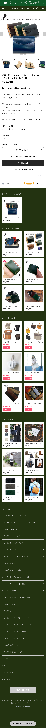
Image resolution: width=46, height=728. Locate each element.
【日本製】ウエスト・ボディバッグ (15, 557)
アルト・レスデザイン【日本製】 (14, 584)
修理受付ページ (7, 679)
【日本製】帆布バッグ (11, 645)
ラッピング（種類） (10, 144)
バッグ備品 (6, 659)
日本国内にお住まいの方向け (23, 170)
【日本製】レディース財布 (12, 570)
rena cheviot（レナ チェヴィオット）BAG (18, 522)
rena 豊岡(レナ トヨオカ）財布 (14, 516)
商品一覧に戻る (23, 690)
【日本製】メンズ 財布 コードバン (16, 618)
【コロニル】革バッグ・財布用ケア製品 (16, 598)
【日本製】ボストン (9, 563)
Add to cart (23, 163)
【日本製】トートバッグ (11, 536)
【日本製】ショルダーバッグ (12, 543)
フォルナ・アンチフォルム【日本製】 (16, 577)
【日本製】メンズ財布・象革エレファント (17, 625)
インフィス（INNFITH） (11, 591)
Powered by (20, 706)
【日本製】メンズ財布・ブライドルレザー (17, 638)
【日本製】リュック (9, 550)
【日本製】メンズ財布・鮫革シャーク (16, 632)
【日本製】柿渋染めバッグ (12, 652)
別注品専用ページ (8, 673)
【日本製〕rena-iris (9, 529)
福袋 (3, 666)
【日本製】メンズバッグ (11, 604)
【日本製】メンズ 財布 (12, 611)
